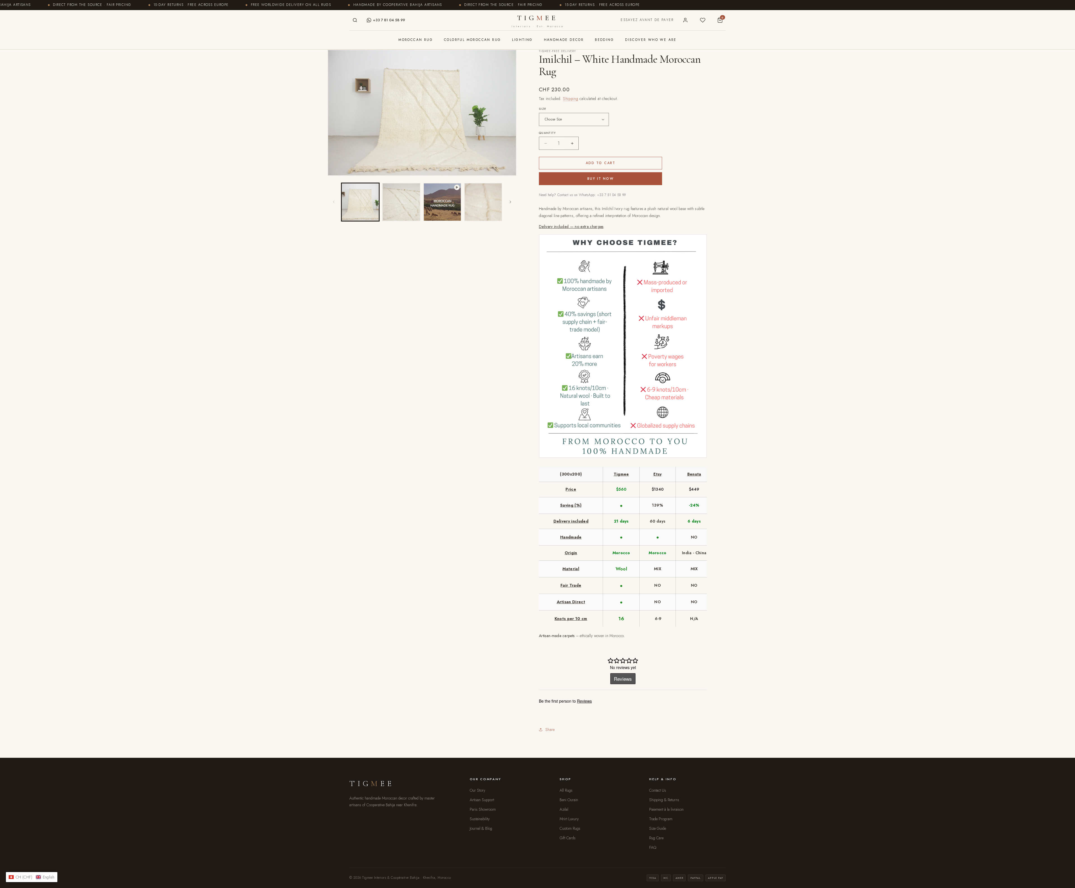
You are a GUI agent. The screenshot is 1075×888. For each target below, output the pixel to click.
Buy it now (600, 178)
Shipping (570, 98)
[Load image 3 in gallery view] (483, 202)
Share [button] (550, 729)
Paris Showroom (483, 809)
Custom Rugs (570, 828)
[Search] (355, 20)
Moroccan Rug (415, 39)
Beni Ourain (569, 800)
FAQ (652, 847)
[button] (31, 877)
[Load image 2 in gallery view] (401, 202)
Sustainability (480, 819)
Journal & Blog (481, 828)
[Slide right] (510, 202)
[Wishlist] (702, 20)
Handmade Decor (564, 39)
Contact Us (657, 790)
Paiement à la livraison (666, 809)
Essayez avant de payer (647, 19)
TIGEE (537, 20)
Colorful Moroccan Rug (472, 39)
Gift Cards (568, 838)
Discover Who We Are (651, 39)
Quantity (547, 132)
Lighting (522, 39)
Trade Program (660, 819)
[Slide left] (334, 202)
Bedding (604, 39)
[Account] (685, 20)
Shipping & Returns (664, 800)
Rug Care (656, 838)
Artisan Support (482, 800)
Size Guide (657, 828)
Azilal (564, 809)
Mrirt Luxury (569, 819)
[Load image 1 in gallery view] (360, 202)
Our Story (477, 790)
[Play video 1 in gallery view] (442, 202)
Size (542, 108)
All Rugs (566, 790)
